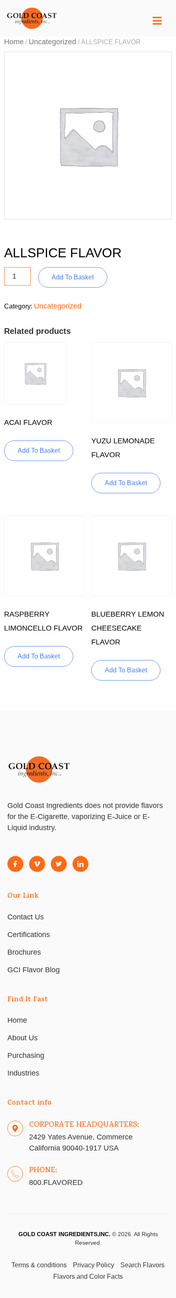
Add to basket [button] (39, 450)
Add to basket (73, 277)
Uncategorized (52, 42)
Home (14, 42)
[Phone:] (15, 1174)
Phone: (43, 1170)
